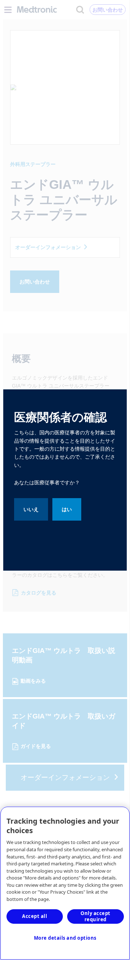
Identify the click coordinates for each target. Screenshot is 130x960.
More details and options (65, 938)
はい (67, 509)
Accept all (34, 916)
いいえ (31, 509)
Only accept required (95, 916)
